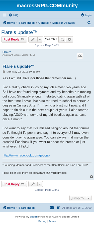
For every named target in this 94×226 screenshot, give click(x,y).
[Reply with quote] (80, 56)
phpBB (34, 216)
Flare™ (7, 51)
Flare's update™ (19, 32)
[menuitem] (13, 15)
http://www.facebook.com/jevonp (26, 155)
